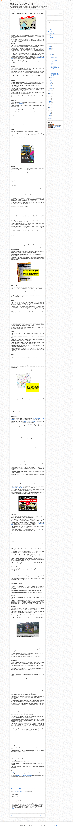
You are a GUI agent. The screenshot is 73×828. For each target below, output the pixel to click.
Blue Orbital (15, 430)
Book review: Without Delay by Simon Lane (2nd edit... (54, 74)
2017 (50, 99)
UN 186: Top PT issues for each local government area (54, 58)
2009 (50, 112)
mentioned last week (16, 33)
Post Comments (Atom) (30, 818)
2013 (50, 105)
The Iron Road (50, 37)
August (51, 77)
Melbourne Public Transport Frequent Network (24, 775)
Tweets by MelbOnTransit (52, 18)
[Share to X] (29, 791)
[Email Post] (25, 791)
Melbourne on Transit (21, 4)
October (51, 54)
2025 (50, 48)
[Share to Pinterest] (31, 791)
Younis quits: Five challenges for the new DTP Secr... (54, 67)
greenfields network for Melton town (17, 487)
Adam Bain (50, 29)
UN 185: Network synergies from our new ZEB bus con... (54, 64)
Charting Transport (51, 33)
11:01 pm (13, 808)
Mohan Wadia (50, 39)
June (51, 80)
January (51, 88)
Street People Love (14, 772)
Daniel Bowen (50, 31)
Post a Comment (15, 810)
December (52, 51)
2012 (50, 107)
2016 (50, 101)
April (51, 83)
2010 (50, 110)
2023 (50, 90)
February (52, 86)
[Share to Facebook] (30, 791)
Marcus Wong (50, 40)
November (52, 52)
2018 (50, 98)
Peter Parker (56, 124)
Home (28, 815)
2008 (50, 113)
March (51, 85)
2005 (50, 118)
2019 (50, 96)
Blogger (57, 825)
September (52, 55)
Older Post (42, 815)
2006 (50, 116)
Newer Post (13, 815)
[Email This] (27, 791)
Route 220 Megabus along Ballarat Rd (30, 421)
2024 (50, 49)
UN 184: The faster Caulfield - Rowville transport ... (54, 71)
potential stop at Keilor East (23, 573)
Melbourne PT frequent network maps (55, 24)
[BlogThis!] (28, 791)
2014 (50, 104)
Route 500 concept (20, 103)
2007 (50, 115)
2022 (50, 91)
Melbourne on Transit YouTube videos (55, 27)
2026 (50, 46)
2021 (50, 93)
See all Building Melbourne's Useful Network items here (24, 788)
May (51, 82)
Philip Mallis (50, 35)
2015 (50, 102)
